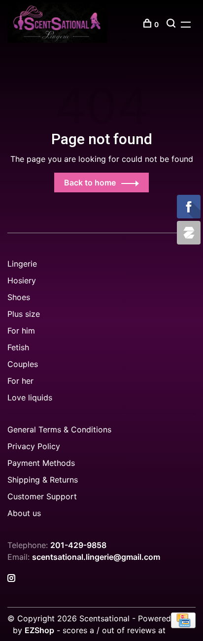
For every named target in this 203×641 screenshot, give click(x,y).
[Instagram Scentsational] (11, 578)
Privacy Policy (33, 446)
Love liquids (29, 397)
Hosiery (21, 280)
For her (20, 381)
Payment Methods (41, 463)
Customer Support (42, 496)
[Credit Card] (183, 625)
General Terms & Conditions (59, 429)
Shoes (18, 297)
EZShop (39, 630)
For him (21, 331)
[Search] (172, 24)
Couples (22, 364)
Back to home (90, 182)
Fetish (18, 347)
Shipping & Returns (42, 480)
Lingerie (22, 264)
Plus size (23, 314)
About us (24, 513)
